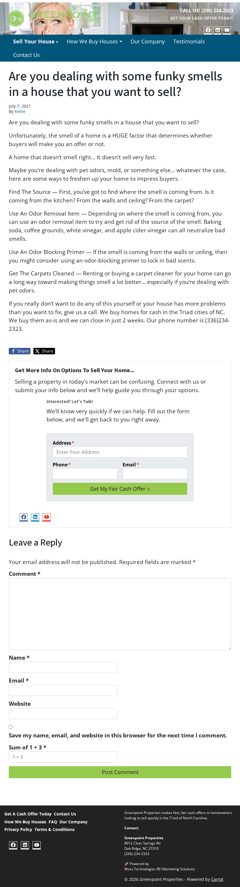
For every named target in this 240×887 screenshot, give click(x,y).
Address (63, 443)
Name (19, 657)
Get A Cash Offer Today (28, 814)
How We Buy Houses (92, 41)
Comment (24, 574)
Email (131, 464)
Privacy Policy (18, 829)
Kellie (20, 111)
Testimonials (189, 41)
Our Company (148, 41)
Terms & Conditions (55, 829)
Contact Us (26, 54)
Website (20, 703)
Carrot (217, 879)
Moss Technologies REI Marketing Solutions (159, 868)
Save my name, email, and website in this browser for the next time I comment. (118, 735)
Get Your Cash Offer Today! (201, 18)
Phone (62, 464)
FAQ (53, 822)
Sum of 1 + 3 (27, 747)
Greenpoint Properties (143, 837)
